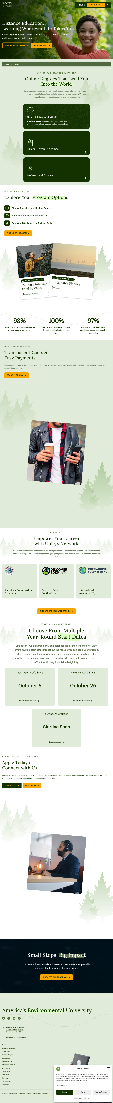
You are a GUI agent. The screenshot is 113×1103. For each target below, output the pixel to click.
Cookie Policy (78, 1098)
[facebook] (8, 1018)
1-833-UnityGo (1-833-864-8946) (16, 1037)
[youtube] (3, 1018)
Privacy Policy (87, 1098)
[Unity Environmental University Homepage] (7, 4)
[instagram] (14, 1018)
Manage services (62, 1085)
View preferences (101, 1092)
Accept (64, 1092)
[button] (108, 1069)
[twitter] (19, 1018)
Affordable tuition (34, 122)
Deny (83, 1092)
